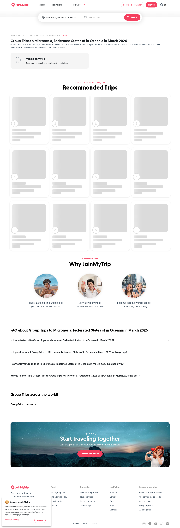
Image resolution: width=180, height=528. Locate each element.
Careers (113, 497)
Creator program (87, 501)
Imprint (76, 523)
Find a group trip (58, 492)
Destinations (57, 5)
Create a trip (85, 505)
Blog (112, 505)
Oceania (30, 35)
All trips (42, 5)
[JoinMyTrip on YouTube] (155, 523)
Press (112, 501)
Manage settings (12, 519)
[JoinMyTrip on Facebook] (149, 523)
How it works (56, 501)
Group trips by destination (150, 492)
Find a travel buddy (59, 497)
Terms (85, 523)
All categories (145, 509)
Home (13, 35)
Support (54, 505)
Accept (40, 520)
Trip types (77, 5)
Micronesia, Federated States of (48, 35)
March (65, 35)
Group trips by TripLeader (150, 497)
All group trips (145, 501)
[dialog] (26, 511)
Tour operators (86, 497)
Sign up (151, 5)
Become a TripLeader (132, 5)
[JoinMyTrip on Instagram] (144, 523)
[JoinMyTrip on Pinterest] (167, 523)
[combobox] (64, 17)
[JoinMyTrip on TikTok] (161, 523)
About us (114, 492)
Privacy (94, 523)
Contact (113, 509)
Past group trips (146, 505)
